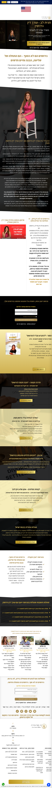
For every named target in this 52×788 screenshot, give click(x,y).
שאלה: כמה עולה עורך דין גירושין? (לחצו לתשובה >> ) (32, 609)
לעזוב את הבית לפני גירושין (11, 751)
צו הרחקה (15, 762)
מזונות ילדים (14, 759)
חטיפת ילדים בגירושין (12, 765)
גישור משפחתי (14, 754)
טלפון (13, 726)
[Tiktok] (17, 711)
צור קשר (5, 707)
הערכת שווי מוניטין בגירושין (28, 764)
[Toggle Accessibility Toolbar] (49, 785)
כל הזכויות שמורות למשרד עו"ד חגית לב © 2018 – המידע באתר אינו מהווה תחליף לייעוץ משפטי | (31, 786)
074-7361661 (13, 728)
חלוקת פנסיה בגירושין (29, 767)
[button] (26, 608)
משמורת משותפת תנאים (11, 768)
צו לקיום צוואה (14, 770)
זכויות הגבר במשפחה (12, 773)
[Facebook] (34, 711)
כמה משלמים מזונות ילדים (11, 757)
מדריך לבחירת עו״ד (28, 707)
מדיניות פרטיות (11, 786)
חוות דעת (17, 707)
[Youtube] (30, 711)
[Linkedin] (21, 711)
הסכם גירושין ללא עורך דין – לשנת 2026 (40, 761)
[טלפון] (13, 723)
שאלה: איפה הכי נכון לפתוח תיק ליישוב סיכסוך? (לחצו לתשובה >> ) (28, 621)
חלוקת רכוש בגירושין (29, 757)
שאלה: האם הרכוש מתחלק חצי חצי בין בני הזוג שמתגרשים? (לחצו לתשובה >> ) (25, 613)
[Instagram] (26, 711)
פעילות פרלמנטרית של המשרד (48, 753)
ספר (48, 707)
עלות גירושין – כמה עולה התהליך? (27, 754)
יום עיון (38, 707)
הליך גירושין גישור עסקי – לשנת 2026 (48, 769)
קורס (43, 707)
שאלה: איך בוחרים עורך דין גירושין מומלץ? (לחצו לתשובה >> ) (30, 617)
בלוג (11, 707)
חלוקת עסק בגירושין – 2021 (28, 751)
